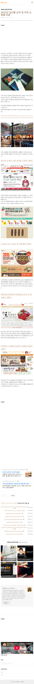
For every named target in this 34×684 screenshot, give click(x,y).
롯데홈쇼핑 (4, 115)
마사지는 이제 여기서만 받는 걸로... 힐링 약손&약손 (13, 525)
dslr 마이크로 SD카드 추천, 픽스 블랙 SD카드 (13, 510)
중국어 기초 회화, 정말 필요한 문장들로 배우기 (13, 519)
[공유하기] (5, 496)
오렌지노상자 (5, 503)
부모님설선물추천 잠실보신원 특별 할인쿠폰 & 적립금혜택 (16, 484)
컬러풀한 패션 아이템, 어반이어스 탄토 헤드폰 (13, 531)
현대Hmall (19, 117)
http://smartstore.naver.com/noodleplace (13, 469)
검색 (31, 663)
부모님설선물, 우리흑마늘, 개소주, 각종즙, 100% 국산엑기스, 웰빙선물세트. (16, 486)
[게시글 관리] (7, 496)
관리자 (22, 681)
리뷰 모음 (14, 503)
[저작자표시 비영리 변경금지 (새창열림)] (18, 495)
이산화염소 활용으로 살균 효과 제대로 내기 (13, 516)
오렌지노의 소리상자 (8, 588)
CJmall (27, 115)
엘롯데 (15, 115)
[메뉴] (32, 2)
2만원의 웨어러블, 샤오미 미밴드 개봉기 (13, 513)
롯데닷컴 (10, 115)
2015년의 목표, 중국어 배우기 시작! (13, 522)
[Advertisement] (17, 37)
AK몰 (31, 117)
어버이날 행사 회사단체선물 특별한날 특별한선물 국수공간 (11, 472)
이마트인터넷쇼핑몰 (9, 117)
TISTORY (17, 681)
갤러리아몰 (26, 117)
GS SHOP (21, 115)
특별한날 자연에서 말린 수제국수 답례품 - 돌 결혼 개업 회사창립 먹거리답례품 (12, 475)
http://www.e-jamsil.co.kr (9, 481)
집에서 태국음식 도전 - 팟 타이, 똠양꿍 (13, 534)
